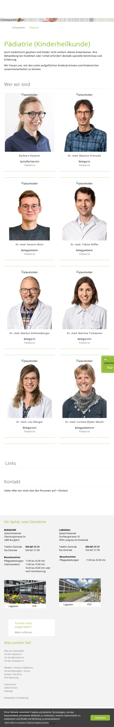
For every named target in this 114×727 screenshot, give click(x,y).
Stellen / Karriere (13, 674)
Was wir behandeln (14, 650)
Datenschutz (10, 687)
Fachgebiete (18, 27)
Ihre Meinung (11, 677)
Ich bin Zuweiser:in (14, 660)
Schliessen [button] (100, 718)
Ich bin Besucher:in (14, 657)
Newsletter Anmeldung (16, 697)
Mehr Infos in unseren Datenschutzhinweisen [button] (26, 722)
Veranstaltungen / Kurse (17, 670)
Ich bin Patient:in (13, 654)
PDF (34, 606)
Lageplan (13, 606)
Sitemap (8, 691)
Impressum (10, 684)
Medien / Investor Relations (18, 667)
